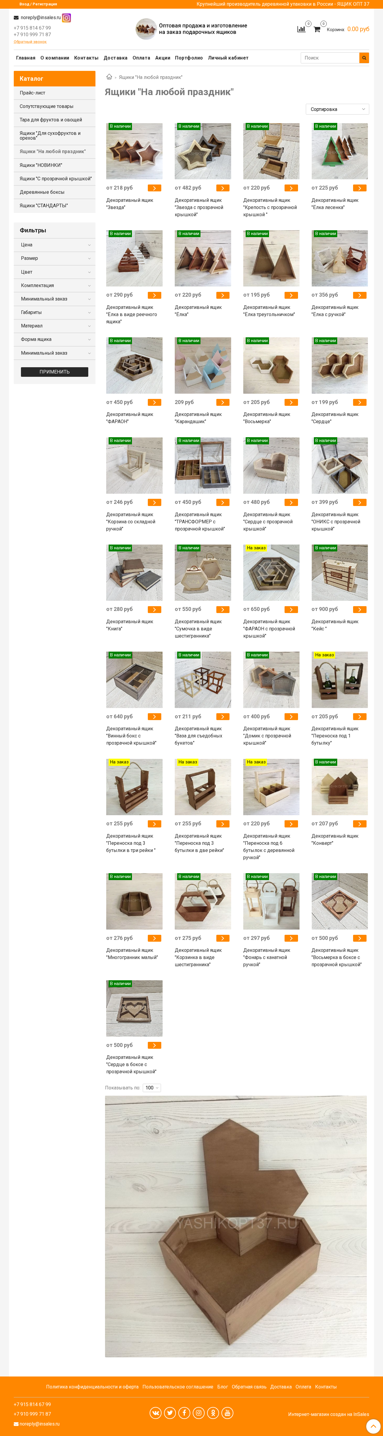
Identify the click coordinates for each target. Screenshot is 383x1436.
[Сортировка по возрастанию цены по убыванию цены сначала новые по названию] (337, 109)
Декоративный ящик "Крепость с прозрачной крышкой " (270, 207)
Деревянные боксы (42, 192)
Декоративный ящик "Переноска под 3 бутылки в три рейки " (131, 843)
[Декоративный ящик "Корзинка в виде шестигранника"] (223, 938)
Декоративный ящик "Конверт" (334, 839)
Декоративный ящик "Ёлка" (198, 310)
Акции (163, 58)
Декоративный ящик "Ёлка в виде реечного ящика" (131, 314)
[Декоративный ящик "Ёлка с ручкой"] (360, 295)
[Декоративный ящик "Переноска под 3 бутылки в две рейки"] (223, 823)
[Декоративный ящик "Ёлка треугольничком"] (291, 295)
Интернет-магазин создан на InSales (328, 1414)
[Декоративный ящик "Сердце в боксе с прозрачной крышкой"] (154, 1045)
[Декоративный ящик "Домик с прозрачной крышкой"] (291, 716)
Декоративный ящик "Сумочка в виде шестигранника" (198, 629)
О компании (54, 58)
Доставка (116, 58)
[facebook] (184, 1413)
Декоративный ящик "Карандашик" (198, 417)
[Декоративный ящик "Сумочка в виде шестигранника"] (223, 609)
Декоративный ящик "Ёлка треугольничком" (269, 310)
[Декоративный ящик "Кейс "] (360, 609)
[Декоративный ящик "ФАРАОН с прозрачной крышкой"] (291, 609)
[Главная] (109, 77)
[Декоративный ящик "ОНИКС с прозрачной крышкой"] (360, 502)
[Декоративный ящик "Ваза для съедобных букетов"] (223, 716)
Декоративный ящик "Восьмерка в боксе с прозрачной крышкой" (336, 957)
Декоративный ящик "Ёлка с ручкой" (334, 310)
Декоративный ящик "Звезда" (129, 203)
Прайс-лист (32, 93)
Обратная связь (249, 1387)
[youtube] (227, 1413)
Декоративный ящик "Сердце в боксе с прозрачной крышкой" (131, 1064)
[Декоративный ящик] (134, 151)
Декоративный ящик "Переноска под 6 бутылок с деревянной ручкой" (268, 846)
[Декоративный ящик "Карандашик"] (223, 402)
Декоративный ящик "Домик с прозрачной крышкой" (267, 736)
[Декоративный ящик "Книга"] (154, 609)
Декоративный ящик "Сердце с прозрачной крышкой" (268, 522)
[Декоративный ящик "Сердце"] (360, 402)
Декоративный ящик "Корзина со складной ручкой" (130, 522)
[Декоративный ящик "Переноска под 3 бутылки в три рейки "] (154, 823)
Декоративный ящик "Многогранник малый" (132, 953)
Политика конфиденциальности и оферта (92, 1387)
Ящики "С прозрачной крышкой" (56, 179)
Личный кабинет (228, 58)
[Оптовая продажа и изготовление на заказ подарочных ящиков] (192, 28)
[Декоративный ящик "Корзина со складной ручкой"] (154, 502)
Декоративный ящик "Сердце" (334, 417)
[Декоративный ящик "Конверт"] (360, 823)
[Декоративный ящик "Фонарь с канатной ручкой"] (291, 938)
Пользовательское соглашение (177, 1387)
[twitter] (170, 1413)
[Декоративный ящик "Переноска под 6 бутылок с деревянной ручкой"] (291, 823)
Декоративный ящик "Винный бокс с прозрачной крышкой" (131, 736)
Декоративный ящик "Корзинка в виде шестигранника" (198, 957)
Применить (54, 372)
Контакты (86, 58)
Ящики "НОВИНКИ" (41, 165)
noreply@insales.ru (40, 17)
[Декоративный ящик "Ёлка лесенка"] (360, 188)
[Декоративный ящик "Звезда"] (154, 188)
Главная (26, 58)
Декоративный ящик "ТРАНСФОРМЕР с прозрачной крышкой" (200, 522)
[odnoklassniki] (213, 1413)
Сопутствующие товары (47, 106)
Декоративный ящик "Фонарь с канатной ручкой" (266, 957)
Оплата (142, 58)
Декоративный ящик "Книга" (129, 625)
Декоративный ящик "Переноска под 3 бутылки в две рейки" (199, 843)
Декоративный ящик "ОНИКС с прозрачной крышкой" (335, 522)
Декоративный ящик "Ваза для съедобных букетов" (198, 736)
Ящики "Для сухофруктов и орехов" (50, 135)
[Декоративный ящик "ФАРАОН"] (154, 402)
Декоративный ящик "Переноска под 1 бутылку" (334, 736)
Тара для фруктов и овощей (51, 120)
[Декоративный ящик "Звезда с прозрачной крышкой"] (223, 188)
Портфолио (189, 58)
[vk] (156, 1413)
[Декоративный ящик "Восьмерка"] (291, 402)
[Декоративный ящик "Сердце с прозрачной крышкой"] (291, 502)
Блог (222, 1387)
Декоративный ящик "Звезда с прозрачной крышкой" (199, 207)
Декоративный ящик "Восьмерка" (266, 417)
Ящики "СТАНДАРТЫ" (44, 205)
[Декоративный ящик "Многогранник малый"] (154, 938)
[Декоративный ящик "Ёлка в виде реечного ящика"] (154, 295)
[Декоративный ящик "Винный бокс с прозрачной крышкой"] (154, 716)
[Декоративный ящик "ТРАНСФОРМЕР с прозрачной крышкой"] (223, 502)
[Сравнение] (301, 29)
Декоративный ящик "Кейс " (334, 625)
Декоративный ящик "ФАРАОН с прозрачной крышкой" (269, 629)
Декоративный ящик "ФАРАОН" (129, 417)
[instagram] (199, 1413)
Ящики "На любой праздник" (53, 151)
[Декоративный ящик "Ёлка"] (223, 295)
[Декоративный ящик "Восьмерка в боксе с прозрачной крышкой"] (360, 938)
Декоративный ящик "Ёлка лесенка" (334, 203)
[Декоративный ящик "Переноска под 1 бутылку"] (360, 716)
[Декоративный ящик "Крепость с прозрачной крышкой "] (291, 188)
